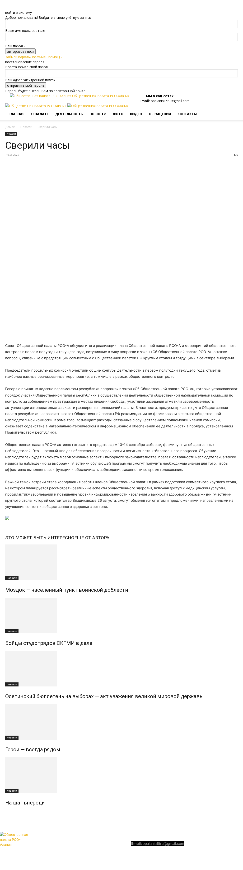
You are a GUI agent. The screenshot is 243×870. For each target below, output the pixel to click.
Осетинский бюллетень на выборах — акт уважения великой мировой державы (104, 696)
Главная (16, 114)
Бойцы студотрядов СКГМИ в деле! (49, 643)
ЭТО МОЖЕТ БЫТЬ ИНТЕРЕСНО (39, 537)
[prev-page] (6, 813)
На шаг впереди (25, 803)
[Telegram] (177, 96)
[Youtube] (181, 96)
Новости (97, 114)
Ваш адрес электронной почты (30, 80)
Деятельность (69, 114)
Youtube (236, 843)
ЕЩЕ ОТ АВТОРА (91, 537)
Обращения (160, 114)
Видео (136, 114)
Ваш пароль (15, 46)
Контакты (187, 114)
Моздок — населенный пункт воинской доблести (66, 590)
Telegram (211, 843)
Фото (118, 114)
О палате (40, 114)
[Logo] (36, 106)
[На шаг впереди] (121, 775)
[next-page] (9, 813)
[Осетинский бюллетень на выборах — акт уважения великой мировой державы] (121, 668)
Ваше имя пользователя (25, 30)
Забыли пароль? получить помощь (33, 57)
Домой (10, 127)
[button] (232, 109)
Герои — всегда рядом (32, 749)
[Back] (6, 7)
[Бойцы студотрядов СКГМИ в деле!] (121, 615)
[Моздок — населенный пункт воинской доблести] (121, 562)
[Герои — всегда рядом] (121, 722)
